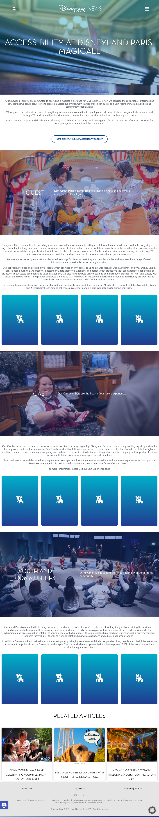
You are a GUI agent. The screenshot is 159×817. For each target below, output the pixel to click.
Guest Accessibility (82, 259)
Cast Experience (96, 468)
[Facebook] (75, 795)
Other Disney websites (132, 788)
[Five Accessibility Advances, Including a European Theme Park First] (132, 754)
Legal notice (79, 788)
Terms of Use (26, 788)
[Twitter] (83, 795)
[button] (4, 805)
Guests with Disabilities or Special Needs (89, 285)
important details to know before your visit (87, 803)
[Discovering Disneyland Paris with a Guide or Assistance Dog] (79, 754)
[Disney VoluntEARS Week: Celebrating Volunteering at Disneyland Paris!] (27, 754)
